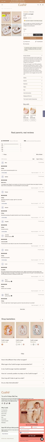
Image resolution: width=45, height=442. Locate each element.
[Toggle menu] (2, 5)
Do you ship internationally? (9, 383)
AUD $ (41, 1)
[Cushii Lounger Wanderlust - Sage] (37, 330)
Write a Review (40, 155)
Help (2, 1)
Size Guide (3, 415)
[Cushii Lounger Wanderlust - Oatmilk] (22, 330)
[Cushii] (22, 5)
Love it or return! (22, 2)
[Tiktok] (7, 403)
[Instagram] (4, 403)
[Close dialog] (44, 400)
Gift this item (33, 38)
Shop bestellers (8, 319)
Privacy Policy (22, 440)
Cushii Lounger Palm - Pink (8, 8)
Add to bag (38, 34)
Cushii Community (4, 420)
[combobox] (21, 432)
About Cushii (3, 413)
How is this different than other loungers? (14, 359)
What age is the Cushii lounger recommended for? (16, 364)
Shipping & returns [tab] (27, 96)
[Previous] (40, 319)
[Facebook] (2, 403)
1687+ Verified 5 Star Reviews (14, 2)
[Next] (43, 319)
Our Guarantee (4, 410)
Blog (2, 417)
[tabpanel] (33, 65)
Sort (34, 159)
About (5, 1)
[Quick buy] (13, 337)
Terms (27, 440)
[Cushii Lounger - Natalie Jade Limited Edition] (8, 330)
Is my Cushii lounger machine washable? (13, 369)
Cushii (5, 438)
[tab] (33, 55)
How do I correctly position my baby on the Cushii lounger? (19, 373)
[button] (11, 144)
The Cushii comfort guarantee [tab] (30, 99)
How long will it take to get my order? (12, 378)
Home (2, 8)
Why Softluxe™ (4, 411)
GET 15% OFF (31, 436)
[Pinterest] (9, 403)
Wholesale (3, 422)
